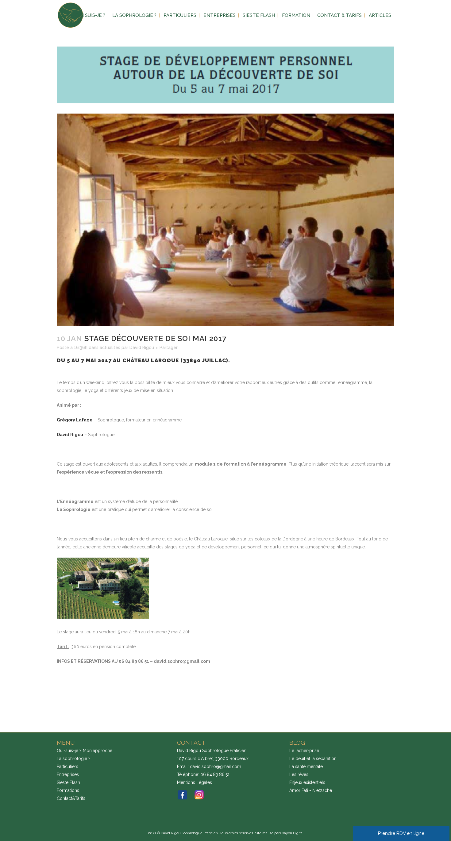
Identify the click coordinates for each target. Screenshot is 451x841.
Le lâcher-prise (304, 750)
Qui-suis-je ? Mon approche (84, 750)
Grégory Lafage (75, 419)
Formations (68, 790)
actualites (110, 347)
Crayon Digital (291, 833)
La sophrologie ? (74, 758)
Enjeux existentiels (307, 782)
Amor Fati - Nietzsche (310, 790)
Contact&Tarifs (71, 798)
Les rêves (298, 774)
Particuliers (67, 766)
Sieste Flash (68, 782)
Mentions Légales (194, 782)
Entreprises (68, 774)
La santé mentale (306, 766)
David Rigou (141, 347)
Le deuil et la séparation (313, 758)
